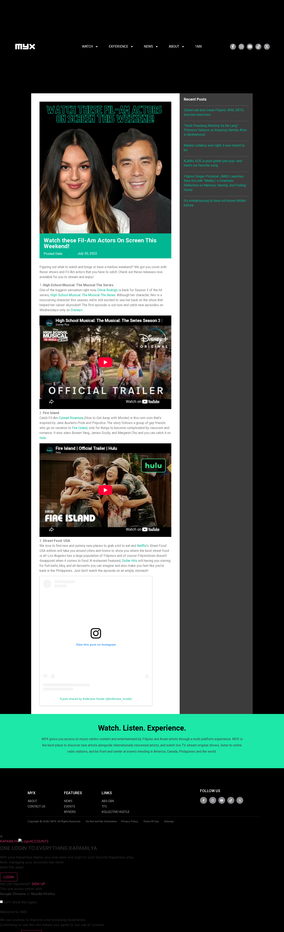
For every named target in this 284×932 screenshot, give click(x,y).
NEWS (148, 46)
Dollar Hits (129, 561)
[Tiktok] (258, 47)
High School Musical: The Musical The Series (82, 295)
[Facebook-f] (233, 47)
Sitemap (169, 821)
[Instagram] (241, 47)
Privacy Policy (129, 821)
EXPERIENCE (118, 46)
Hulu (43, 438)
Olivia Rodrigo (107, 290)
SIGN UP (38, 884)
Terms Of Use (151, 821)
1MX (198, 46)
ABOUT (174, 46)
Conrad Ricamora (71, 418)
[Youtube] (250, 47)
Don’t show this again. (20, 902)
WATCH (87, 46)
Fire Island (79, 428)
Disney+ (77, 310)
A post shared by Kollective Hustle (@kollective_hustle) (96, 698)
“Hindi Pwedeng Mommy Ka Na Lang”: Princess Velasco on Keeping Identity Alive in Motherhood (215, 130)
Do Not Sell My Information (101, 821)
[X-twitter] (267, 47)
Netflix (142, 546)
